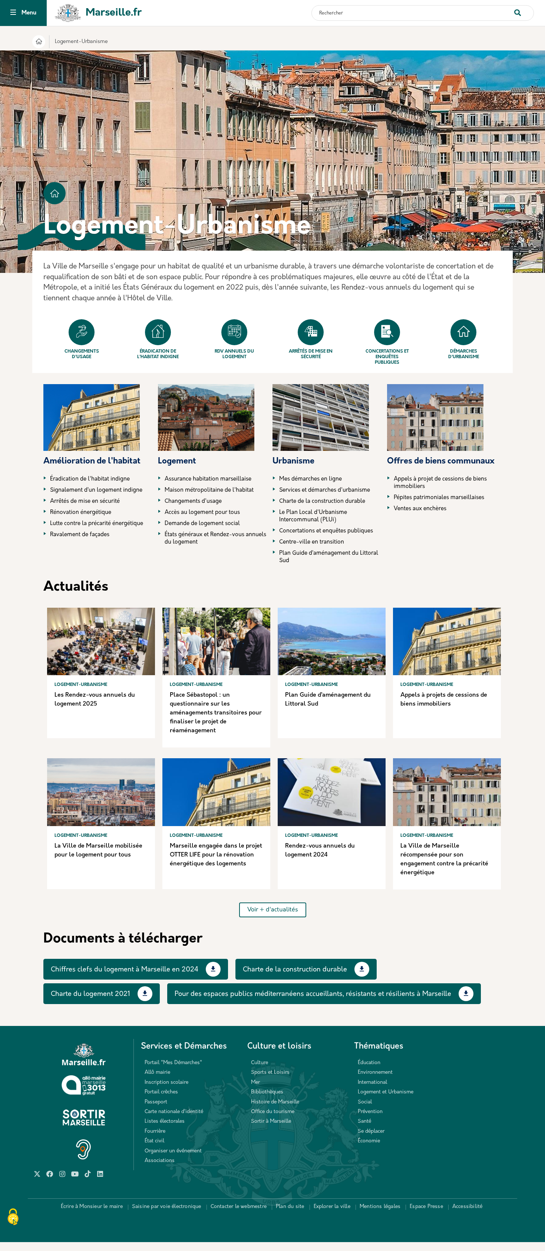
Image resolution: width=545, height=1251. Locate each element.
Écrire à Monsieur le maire (92, 1206)
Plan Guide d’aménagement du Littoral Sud (328, 557)
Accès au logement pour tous (202, 512)
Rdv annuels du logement (234, 354)
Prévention (370, 1111)
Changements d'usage (82, 354)
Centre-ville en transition (311, 542)
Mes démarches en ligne (310, 479)
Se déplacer (371, 1131)
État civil (154, 1141)
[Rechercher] (523, 9)
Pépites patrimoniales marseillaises (439, 498)
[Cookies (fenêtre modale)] (13, 1218)
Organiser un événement (173, 1151)
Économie (369, 1141)
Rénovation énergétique (80, 512)
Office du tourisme (272, 1111)
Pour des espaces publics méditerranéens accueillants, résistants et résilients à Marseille (313, 994)
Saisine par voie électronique (166, 1206)
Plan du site (290, 1206)
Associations (160, 1160)
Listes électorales (165, 1121)
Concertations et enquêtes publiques (387, 357)
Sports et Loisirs (270, 1072)
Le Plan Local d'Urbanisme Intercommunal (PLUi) (313, 516)
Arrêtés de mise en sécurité (311, 354)
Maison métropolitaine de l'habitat (209, 490)
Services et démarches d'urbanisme (324, 490)
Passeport (156, 1102)
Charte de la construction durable (322, 501)
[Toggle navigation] (13, 13)
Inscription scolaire (166, 1082)
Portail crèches (161, 1092)
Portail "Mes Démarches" (173, 1062)
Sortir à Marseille (271, 1121)
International (372, 1082)
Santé (364, 1121)
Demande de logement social (202, 524)
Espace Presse (426, 1206)
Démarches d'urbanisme (463, 354)
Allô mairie (157, 1072)
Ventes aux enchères (420, 509)
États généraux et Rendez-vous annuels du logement (215, 538)
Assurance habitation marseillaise (208, 479)
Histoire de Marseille (275, 1102)
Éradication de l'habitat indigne (158, 354)
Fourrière (155, 1131)
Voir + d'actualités (272, 910)
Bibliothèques (267, 1092)
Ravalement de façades (79, 535)
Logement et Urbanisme (385, 1092)
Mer (255, 1082)
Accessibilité (467, 1206)
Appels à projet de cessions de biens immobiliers (440, 482)
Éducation (369, 1062)
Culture (259, 1062)
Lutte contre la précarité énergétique (96, 524)
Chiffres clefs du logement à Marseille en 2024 (124, 970)
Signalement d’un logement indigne (96, 490)
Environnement (375, 1072)
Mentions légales (380, 1206)
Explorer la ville (332, 1206)
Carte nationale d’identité (174, 1111)
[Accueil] (38, 43)
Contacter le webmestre (239, 1206)
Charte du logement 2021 (90, 994)
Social (365, 1102)
